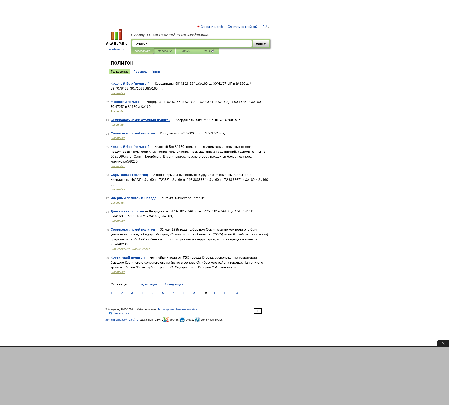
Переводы (165, 51)
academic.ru (116, 49)
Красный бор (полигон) (130, 146)
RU (264, 27)
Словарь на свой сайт (243, 27)
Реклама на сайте (186, 309)
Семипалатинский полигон (133, 133)
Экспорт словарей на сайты (121, 319)
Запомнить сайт (212, 27)
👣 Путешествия (119, 313)
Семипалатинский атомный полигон (140, 120)
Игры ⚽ (208, 51)
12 (226, 293)
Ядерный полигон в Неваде (133, 198)
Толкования (142, 51)
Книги (186, 51)
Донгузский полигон (127, 211)
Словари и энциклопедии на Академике (170, 35)
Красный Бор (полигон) (130, 83)
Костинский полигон (128, 257)
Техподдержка (166, 309)
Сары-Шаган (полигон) (129, 175)
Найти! (261, 44)
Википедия (118, 93)
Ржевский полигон (126, 102)
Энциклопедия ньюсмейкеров (130, 249)
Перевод (140, 71)
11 (215, 293)
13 (236, 293)
